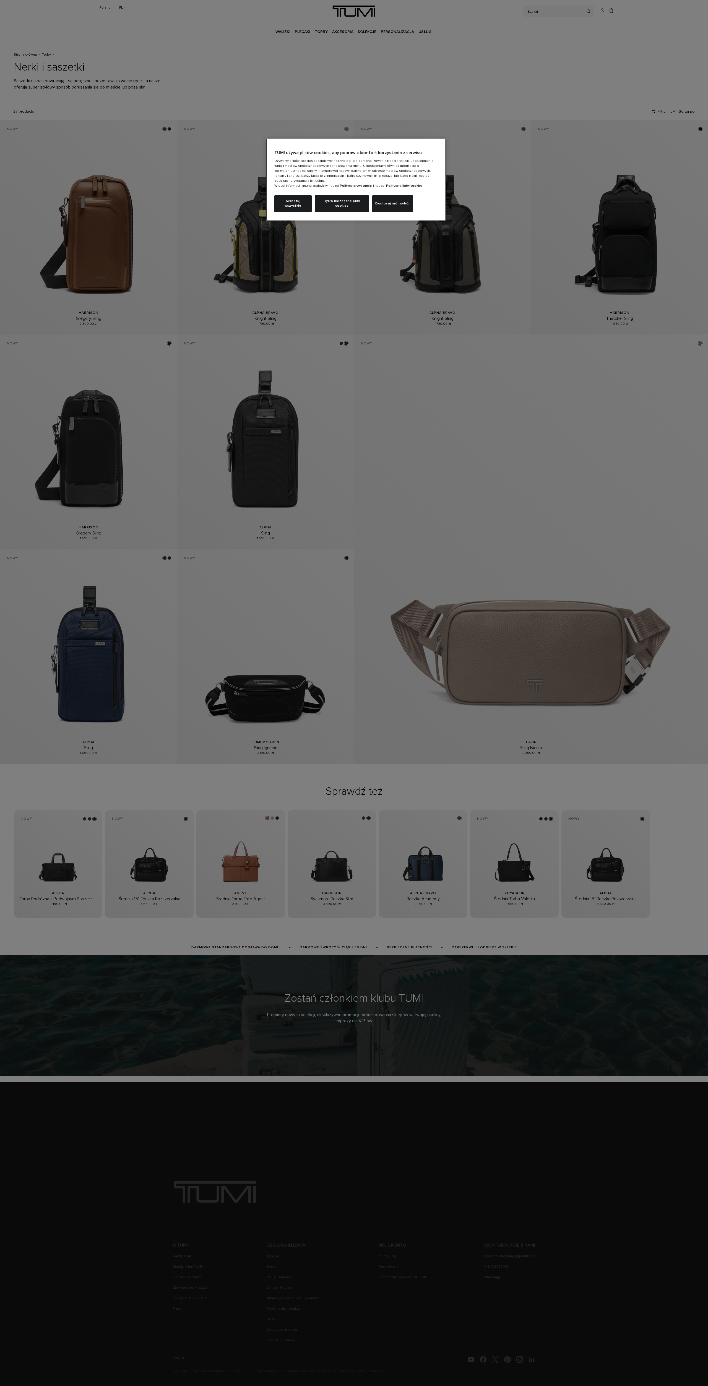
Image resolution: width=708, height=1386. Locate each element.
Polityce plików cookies (404, 186)
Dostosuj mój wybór (392, 203)
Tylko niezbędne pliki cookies (342, 203)
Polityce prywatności (356, 186)
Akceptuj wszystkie (293, 203)
